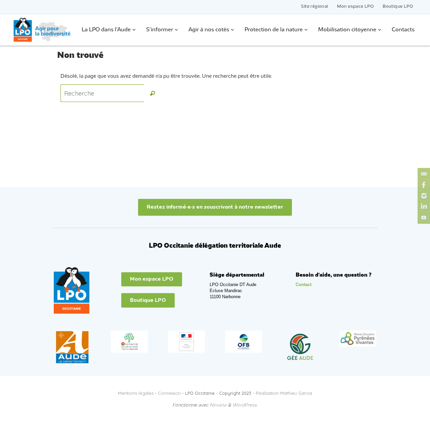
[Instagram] (423, 195)
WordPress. (245, 405)
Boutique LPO (398, 6)
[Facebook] (423, 185)
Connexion (169, 393)
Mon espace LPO (355, 6)
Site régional (314, 6)
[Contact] (423, 174)
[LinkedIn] (423, 206)
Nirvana (218, 405)
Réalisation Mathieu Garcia (284, 393)
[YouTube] (423, 217)
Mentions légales (136, 393)
